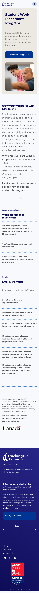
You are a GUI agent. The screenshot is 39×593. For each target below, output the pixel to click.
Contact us (7, 550)
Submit (18, 526)
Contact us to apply (17, 55)
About (6, 546)
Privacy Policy (9, 553)
